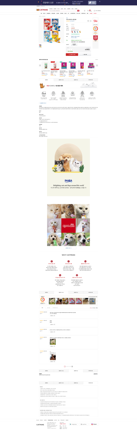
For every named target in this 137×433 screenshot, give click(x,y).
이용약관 (45, 420)
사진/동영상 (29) (55, 307)
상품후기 (95, 32)
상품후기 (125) (61, 79)
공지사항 (55, 420)
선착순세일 (50, 8)
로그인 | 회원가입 (98, 10)
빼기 (68, 49)
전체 (42, 307)
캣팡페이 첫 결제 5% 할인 (75, 36)
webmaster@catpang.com (52, 426)
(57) (46, 75)
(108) (55, 75)
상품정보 (46, 79)
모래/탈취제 (48, 13)
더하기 (72, 49)
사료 (41, 13)
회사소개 (37, 420)
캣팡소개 (41, 420)
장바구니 (90, 10)
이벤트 (65, 8)
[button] (74, 37)
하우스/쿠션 (78, 13)
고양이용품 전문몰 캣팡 (42, 10)
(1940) (91, 74)
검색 (78, 10)
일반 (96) (48, 307)
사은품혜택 (68, 8)
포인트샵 (95, 13)
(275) (64, 76)
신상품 (62, 8)
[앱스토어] (84, 423)
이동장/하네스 (83, 13)
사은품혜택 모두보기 (43, 103)
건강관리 (57, 13)
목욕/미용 (61, 13)
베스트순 (93, 307)
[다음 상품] (97, 65)
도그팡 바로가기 (42, 6)
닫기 (100, 2)
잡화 (87, 13)
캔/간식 (44, 13)
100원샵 (91, 13)
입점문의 (67, 420)
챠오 (67, 18)
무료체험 (76, 8)
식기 (68, 13)
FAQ (58, 420)
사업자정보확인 (49, 427)
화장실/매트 (53, 13)
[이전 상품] (40, 65)
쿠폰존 (72, 8)
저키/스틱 (43, 16)
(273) (82, 75)
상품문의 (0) (76, 79)
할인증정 (55, 8)
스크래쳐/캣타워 (72, 13)
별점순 (97, 307)
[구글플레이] (74, 423)
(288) (73, 76)
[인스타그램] (95, 423)
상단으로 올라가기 (102, 426)
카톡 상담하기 (63, 420)
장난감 (65, 13)
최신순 (91, 307)
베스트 (58, 8)
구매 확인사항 (90, 79)
